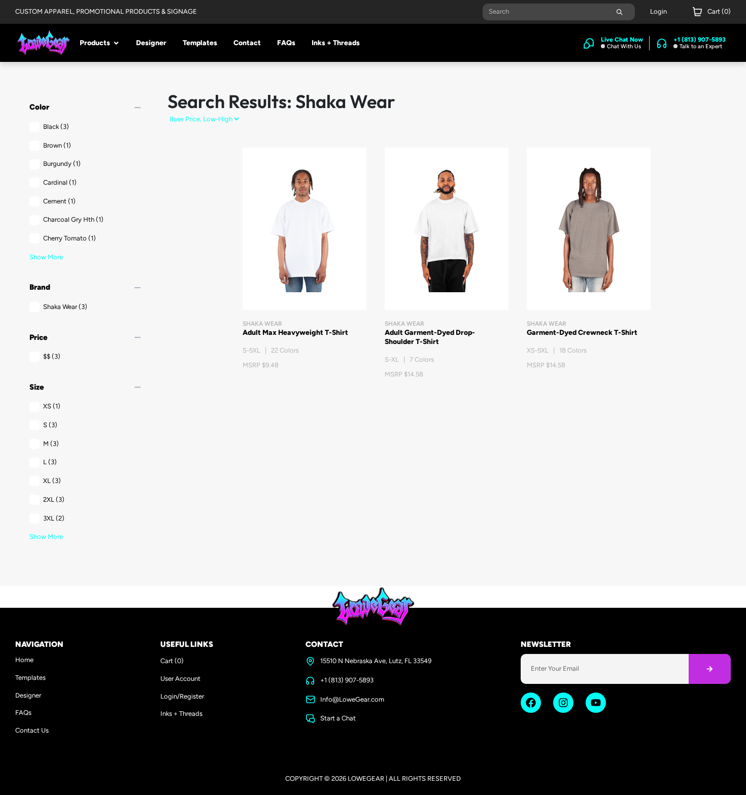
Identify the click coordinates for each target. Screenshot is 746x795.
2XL (53, 499)
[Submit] (619, 12)
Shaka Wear (65, 306)
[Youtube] (596, 703)
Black (56, 126)
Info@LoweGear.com (352, 699)
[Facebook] (531, 703)
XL (52, 481)
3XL (53, 518)
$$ (51, 356)
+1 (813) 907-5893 (347, 680)
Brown (57, 145)
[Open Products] (116, 43)
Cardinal (60, 182)
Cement (59, 201)
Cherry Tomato (69, 238)
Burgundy (62, 163)
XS (51, 406)
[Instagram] (563, 703)
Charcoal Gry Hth (73, 219)
